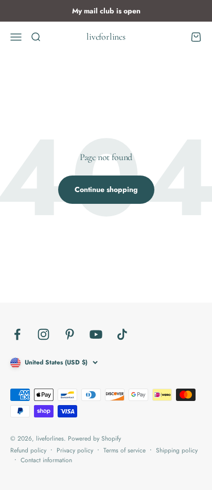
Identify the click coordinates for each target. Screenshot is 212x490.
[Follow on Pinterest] (70, 334)
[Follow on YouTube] (96, 334)
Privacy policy (75, 450)
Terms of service (124, 450)
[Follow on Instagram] (43, 334)
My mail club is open (106, 11)
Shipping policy (177, 450)
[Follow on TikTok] (122, 334)
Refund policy (28, 450)
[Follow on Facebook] (17, 334)
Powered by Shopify (94, 438)
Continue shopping (106, 189)
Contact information (46, 460)
